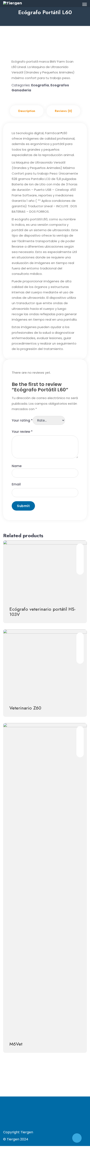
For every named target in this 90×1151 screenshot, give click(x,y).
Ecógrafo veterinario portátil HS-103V (42, 612)
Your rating (22, 420)
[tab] (27, 111)
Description (26, 111)
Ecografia (40, 85)
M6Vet (15, 1044)
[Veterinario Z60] (45, 664)
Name (17, 466)
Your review (22, 431)
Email (16, 484)
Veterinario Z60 (25, 707)
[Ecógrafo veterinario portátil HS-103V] (45, 570)
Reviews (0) (63, 111)
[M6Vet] (45, 879)
